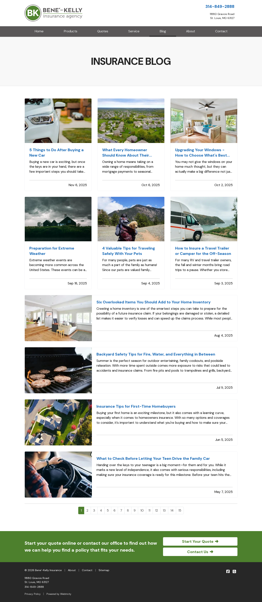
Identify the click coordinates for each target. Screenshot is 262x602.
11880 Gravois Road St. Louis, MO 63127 (37, 580)
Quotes (102, 31)
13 (164, 510)
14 (172, 510)
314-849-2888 (219, 6)
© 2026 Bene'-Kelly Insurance (43, 570)
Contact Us (197, 551)
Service (133, 31)
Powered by (58, 594)
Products (70, 31)
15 (179, 510)
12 (156, 510)
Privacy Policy (33, 594)
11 (149, 510)
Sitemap (104, 570)
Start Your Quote (197, 541)
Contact (221, 31)
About (190, 31)
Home (39, 31)
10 (142, 510)
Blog (168, 31)
